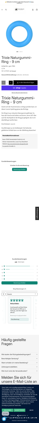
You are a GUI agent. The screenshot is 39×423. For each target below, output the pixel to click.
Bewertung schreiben (19, 169)
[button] (19, 266)
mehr (31, 410)
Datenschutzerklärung (22, 420)
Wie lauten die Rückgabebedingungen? (16, 354)
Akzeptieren (19, 410)
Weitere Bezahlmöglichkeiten (19, 92)
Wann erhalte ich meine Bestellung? (14, 363)
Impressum (14, 420)
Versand (14, 71)
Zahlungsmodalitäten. (9, 367)
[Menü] (2, 10)
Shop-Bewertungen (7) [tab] (19, 289)
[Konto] (33, 10)
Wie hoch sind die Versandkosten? (14, 371)
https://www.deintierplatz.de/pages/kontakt (17, 144)
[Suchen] (6, 10)
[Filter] (3, 294)
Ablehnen (7, 410)
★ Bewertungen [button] (37, 213)
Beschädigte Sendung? (10, 359)
